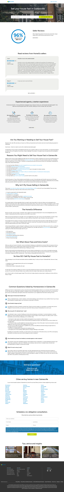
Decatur (42, 399)
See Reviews (35, 37)
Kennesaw (25, 394)
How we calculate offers (10, 470)
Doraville (25, 399)
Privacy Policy (30, 428)
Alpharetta (25, 403)
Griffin (24, 395)
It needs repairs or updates (12, 193)
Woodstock (7, 385)
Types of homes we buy (10, 471)
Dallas (6, 400)
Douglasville (7, 399)
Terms (17, 431)
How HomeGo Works (10, 469)
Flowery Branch (44, 396)
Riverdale (7, 389)
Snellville (7, 387)
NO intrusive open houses (11, 236)
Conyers (42, 400)
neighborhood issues (27, 196)
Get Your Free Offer (45, 16)
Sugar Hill (7, 386)
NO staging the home (11, 234)
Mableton (43, 391)
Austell (24, 402)
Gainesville (7, 396)
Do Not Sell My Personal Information (38, 481)
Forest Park (25, 396)
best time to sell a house (19, 198)
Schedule (32, 434)
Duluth (42, 398)
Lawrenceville (8, 394)
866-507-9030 (54, 1)
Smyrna (24, 387)
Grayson (42, 395)
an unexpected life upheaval (24, 167)
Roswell (42, 387)
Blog (17, 473)
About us (18, 470)
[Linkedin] (50, 470)
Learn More (31, 127)
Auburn (42, 402)
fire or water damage (20, 174)
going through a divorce (17, 170)
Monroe (42, 390)
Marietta (25, 391)
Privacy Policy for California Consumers (27, 481)
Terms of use (54, 481)
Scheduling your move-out (11, 474)
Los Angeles (29, 473)
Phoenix (28, 474)
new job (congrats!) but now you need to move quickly (30, 165)
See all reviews (31, 93)
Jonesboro (43, 394)
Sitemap (62, 481)
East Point (25, 398)
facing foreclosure (15, 173)
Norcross (7, 390)
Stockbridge (43, 386)
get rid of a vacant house (19, 175)
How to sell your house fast (21, 469)
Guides (18, 475)
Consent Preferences (48, 481)
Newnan (25, 390)
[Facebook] (47, 470)
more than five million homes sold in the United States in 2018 (23, 188)
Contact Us (48, 467)
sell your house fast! (29, 159)
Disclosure (58, 481)
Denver (28, 471)
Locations (18, 471)
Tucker (42, 385)
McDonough (7, 391)
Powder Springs (44, 389)
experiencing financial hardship (18, 166)
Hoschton (7, 395)
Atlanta (6, 403)
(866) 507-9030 (32, 370)
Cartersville (7, 402)
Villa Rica (25, 385)
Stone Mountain (26, 386)
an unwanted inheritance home (23, 169)
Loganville (7, 393)
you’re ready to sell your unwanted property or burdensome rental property (34, 171)
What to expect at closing (10, 473)
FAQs (18, 474)
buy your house (46, 227)
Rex (24, 389)
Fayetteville (7, 398)
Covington (25, 400)
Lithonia (25, 393)
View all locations (29, 475)
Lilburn (42, 393)
